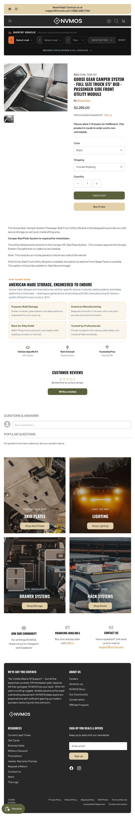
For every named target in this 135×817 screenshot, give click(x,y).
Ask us (108, 115)
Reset (122, 40)
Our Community (78, 694)
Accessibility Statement (94, 804)
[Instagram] (16, 9)
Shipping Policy (87, 799)
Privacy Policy (55, 799)
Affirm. (70, 643)
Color (77, 143)
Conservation (77, 699)
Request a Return (17, 766)
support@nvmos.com (111, 647)
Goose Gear (83, 100)
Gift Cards (13, 740)
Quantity (79, 176)
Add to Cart (99, 195)
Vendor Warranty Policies (22, 761)
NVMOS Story (77, 689)
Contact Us (14, 771)
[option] (36, 87)
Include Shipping (85, 166)
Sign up (78, 756)
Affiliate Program (79, 704)
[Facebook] (10, 9)
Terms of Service (119, 799)
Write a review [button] (67, 391)
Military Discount (18, 750)
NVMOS (11, 802)
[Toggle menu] (11, 21)
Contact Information (118, 804)
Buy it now (99, 206)
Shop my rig (100, 40)
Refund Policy (71, 799)
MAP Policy (103, 799)
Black (79, 150)
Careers (73, 678)
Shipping (79, 159)
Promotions (15, 756)
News (11, 776)
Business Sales (16, 745)
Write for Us (76, 684)
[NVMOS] (67, 21)
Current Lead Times (19, 735)
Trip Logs (13, 782)
